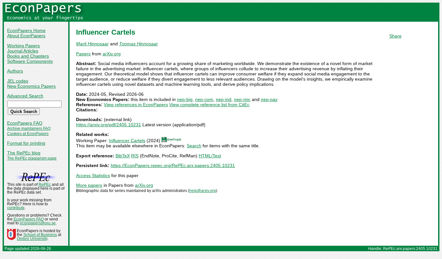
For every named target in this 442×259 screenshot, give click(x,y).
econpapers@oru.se (38, 223)
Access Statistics (93, 175)
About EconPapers (26, 35)
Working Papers (23, 45)
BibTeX (123, 155)
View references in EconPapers (136, 104)
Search (194, 145)
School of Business (40, 235)
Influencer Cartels (127, 140)
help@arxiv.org (202, 191)
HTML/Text (210, 155)
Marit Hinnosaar (92, 43)
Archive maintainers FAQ (28, 128)
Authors (15, 70)
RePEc (45, 184)
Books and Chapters (28, 56)
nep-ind (223, 99)
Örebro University (32, 239)
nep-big (185, 99)
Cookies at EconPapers (28, 134)
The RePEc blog (23, 152)
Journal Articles (22, 50)
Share (395, 36)
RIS (134, 155)
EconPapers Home (26, 30)
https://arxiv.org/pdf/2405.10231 (108, 124)
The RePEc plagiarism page (32, 158)
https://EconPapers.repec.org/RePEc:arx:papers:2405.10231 (173, 165)
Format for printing (26, 143)
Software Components (30, 61)
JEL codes (17, 81)
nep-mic (242, 99)
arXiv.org (112, 53)
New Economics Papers (31, 86)
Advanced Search (25, 95)
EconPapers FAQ (24, 123)
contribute (16, 208)
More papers (89, 185)
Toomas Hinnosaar (138, 43)
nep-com (204, 99)
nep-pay (269, 99)
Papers (83, 53)
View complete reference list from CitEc (209, 104)
